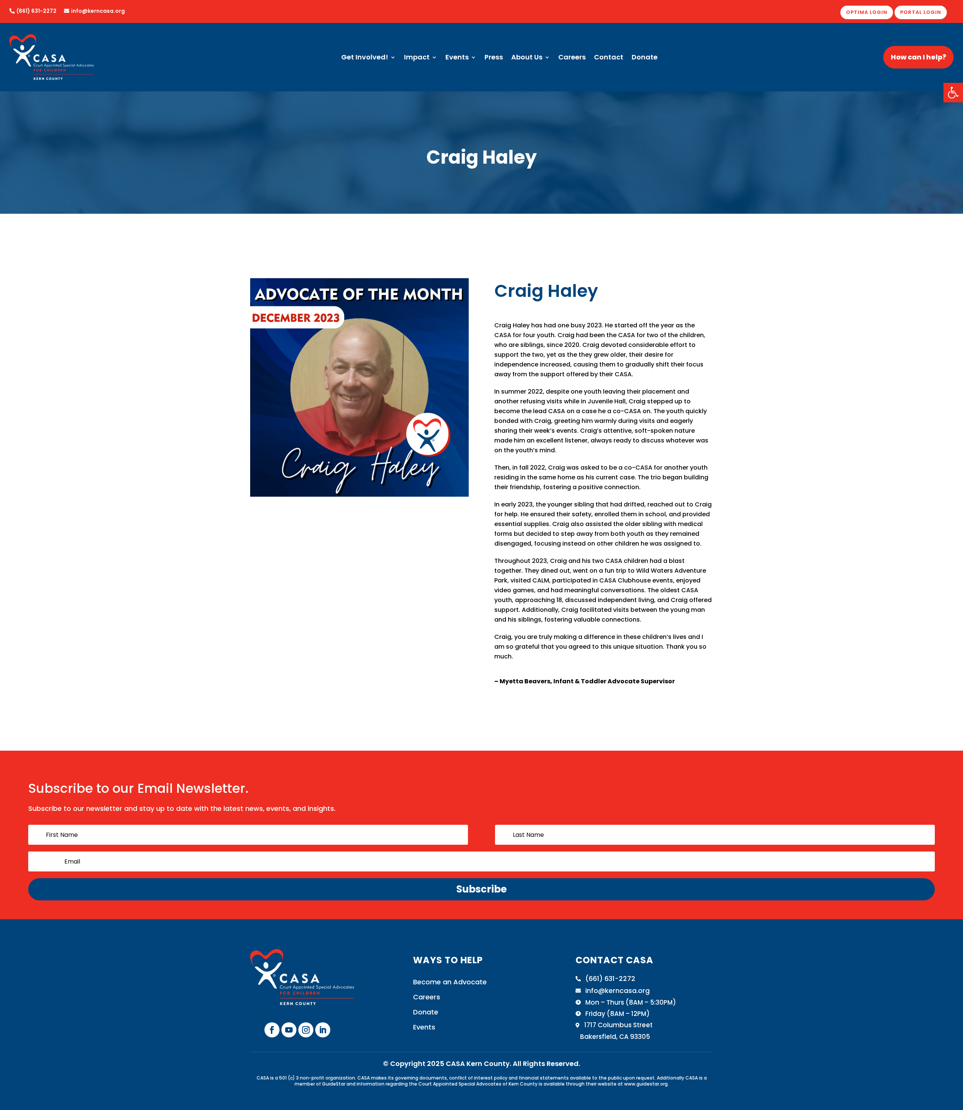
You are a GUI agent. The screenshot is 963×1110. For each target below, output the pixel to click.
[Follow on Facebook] (271, 1029)
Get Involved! (364, 58)
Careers (572, 58)
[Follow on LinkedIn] (322, 1029)
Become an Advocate (450, 982)
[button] (953, 92)
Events (457, 58)
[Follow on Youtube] (288, 1029)
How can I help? (918, 57)
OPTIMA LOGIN (866, 12)
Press (494, 58)
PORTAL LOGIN (920, 12)
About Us (526, 58)
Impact (417, 58)
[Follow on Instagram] (305, 1029)
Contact (608, 58)
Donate (645, 58)
